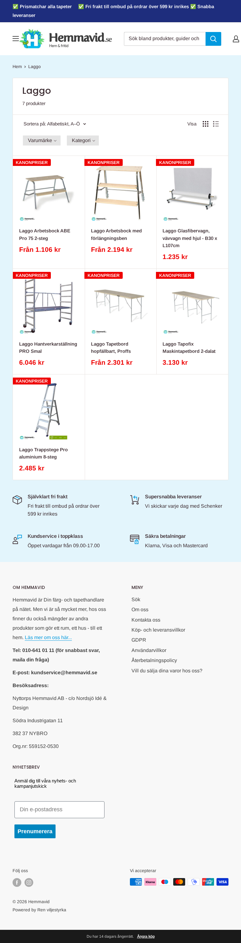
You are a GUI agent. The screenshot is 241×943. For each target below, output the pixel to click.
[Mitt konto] (236, 38)
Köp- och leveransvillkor (158, 630)
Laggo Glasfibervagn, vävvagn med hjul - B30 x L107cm (190, 238)
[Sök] (213, 39)
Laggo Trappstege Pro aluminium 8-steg (43, 453)
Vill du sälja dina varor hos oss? (166, 670)
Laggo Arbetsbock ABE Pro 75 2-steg (44, 234)
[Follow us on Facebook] (17, 882)
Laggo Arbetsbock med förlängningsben (116, 234)
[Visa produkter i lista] (216, 124)
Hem (17, 66)
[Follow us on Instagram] (28, 882)
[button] (42, 140)
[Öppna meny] (16, 38)
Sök (135, 599)
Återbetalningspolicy (154, 660)
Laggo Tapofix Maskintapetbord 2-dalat (189, 347)
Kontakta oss (145, 619)
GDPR (138, 640)
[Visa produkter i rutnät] (205, 124)
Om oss (139, 609)
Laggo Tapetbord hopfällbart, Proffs (111, 347)
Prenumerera (35, 831)
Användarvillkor (148, 650)
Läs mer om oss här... (48, 637)
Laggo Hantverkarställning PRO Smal (48, 347)
